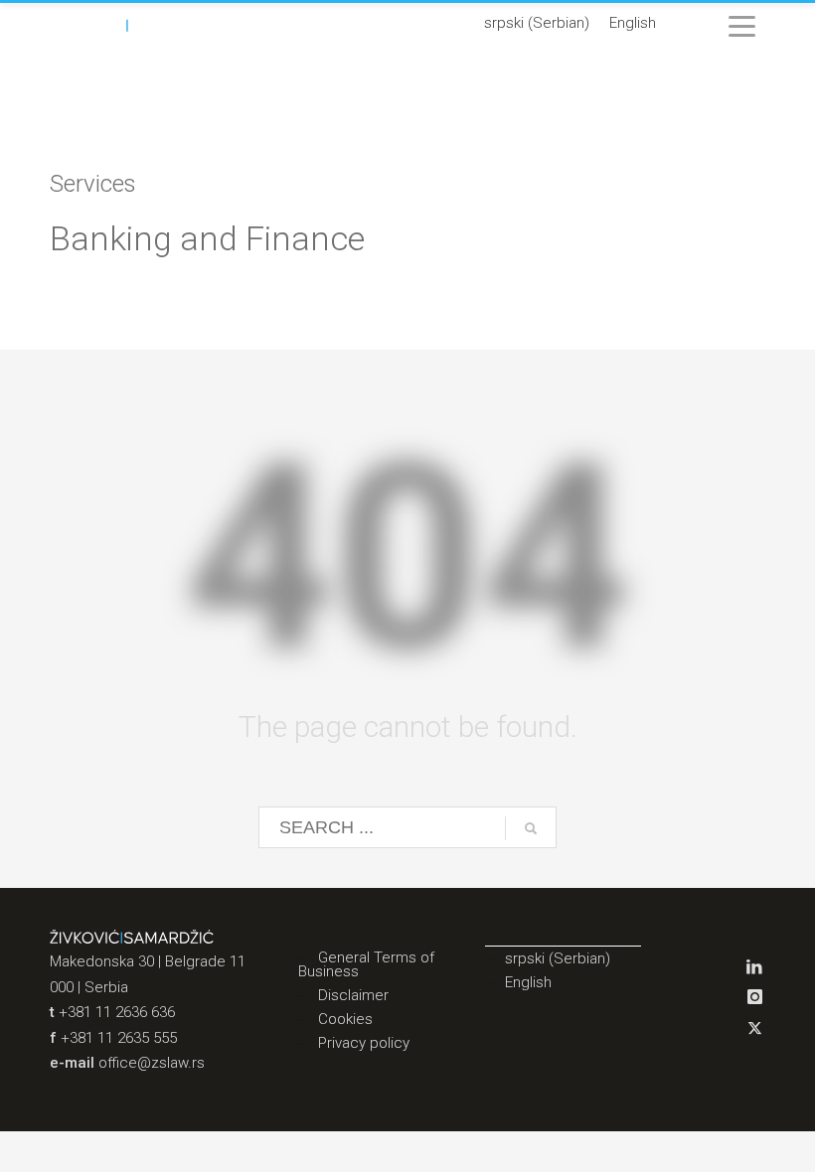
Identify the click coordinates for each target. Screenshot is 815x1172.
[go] (531, 828)
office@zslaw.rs (151, 1063)
